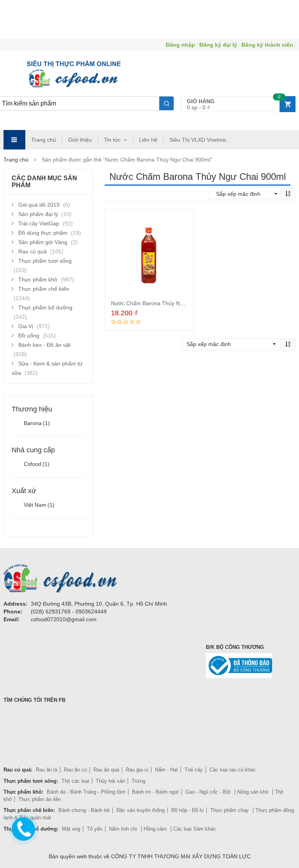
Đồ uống (28, 335)
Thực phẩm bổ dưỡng (45, 307)
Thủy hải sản (110, 781)
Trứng (138, 781)
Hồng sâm (156, 829)
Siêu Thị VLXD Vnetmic (198, 140)
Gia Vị (25, 326)
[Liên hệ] (22, 827)
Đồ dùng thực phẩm (42, 233)
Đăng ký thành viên (267, 45)
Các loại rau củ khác (232, 770)
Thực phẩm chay (230, 810)
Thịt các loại (75, 781)
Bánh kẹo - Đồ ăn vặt (44, 345)
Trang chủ (43, 140)
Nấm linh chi (124, 829)
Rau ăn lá (46, 770)
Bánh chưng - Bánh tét (84, 810)
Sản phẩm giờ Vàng (42, 242)
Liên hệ (148, 140)
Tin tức (112, 140)
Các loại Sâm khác (194, 829)
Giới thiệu (80, 140)
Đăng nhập (180, 45)
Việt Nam (39, 505)
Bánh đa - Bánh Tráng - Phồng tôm (86, 792)
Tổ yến (94, 829)
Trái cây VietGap (38, 223)
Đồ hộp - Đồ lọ (187, 810)
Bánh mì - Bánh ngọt (155, 792)
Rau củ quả (32, 251)
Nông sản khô (253, 792)
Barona (37, 423)
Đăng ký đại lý (218, 45)
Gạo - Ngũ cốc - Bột (208, 792)
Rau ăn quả (106, 770)
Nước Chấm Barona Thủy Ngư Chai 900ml (163, 303)
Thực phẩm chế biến (43, 289)
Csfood (36, 464)
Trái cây (194, 770)
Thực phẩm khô (37, 279)
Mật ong (71, 829)
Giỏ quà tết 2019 (39, 205)
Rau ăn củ (75, 770)
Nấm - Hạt (166, 770)
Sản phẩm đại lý (38, 214)
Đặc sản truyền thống (140, 810)
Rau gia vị (137, 770)
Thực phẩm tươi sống (45, 261)
